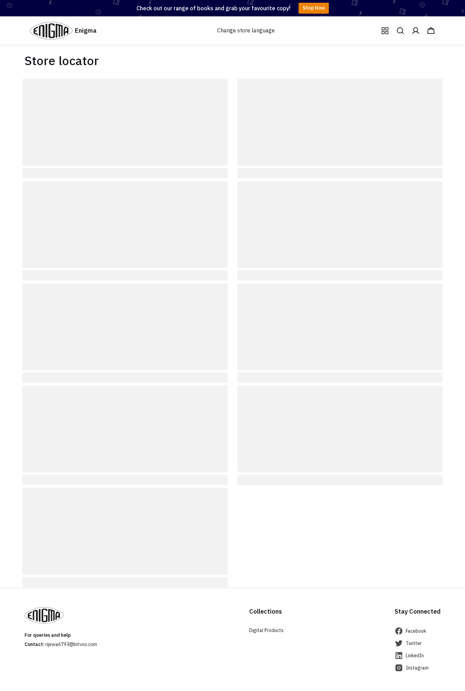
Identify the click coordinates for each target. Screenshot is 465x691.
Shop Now (314, 8)
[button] (385, 31)
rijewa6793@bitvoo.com (71, 644)
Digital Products (266, 630)
